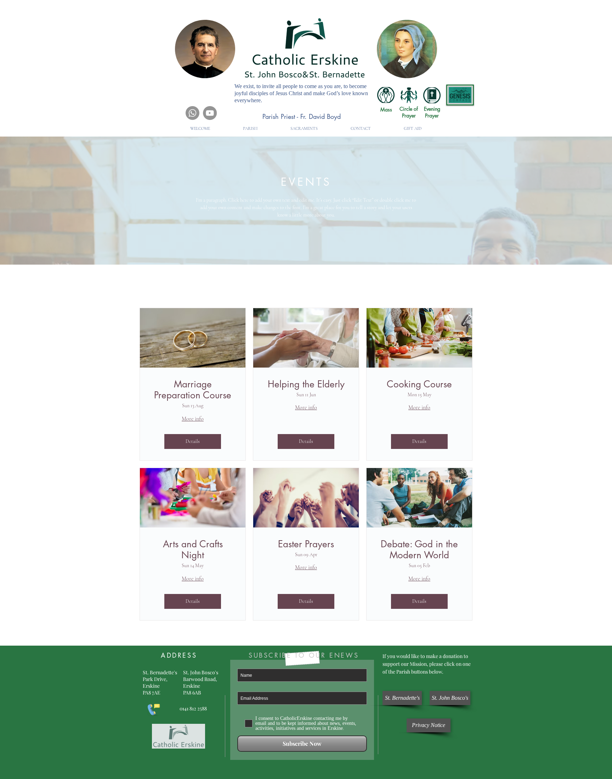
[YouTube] (210, 113)
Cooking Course (419, 384)
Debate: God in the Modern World (419, 550)
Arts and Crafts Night (193, 550)
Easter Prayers (306, 544)
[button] (250, 128)
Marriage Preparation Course (192, 390)
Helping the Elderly (306, 384)
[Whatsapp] (192, 113)
